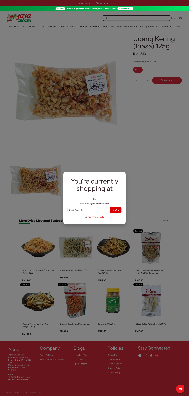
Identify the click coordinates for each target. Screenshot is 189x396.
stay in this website (95, 217)
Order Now (124, 9)
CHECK (115, 210)
